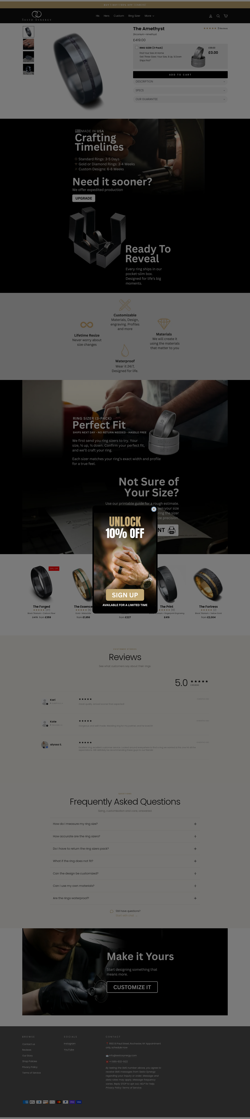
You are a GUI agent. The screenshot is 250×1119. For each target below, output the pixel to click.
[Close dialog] (154, 509)
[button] (125, 559)
